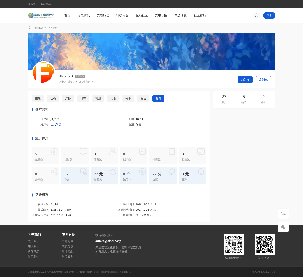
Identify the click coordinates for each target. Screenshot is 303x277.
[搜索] (256, 15)
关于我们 (33, 241)
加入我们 (33, 246)
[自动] (283, 214)
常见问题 (67, 251)
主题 (38, 98)
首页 (67, 15)
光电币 (127, 176)
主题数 (39, 156)
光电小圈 (161, 15)
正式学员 (80, 76)
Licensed (126, 271)
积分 (67, 176)
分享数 (39, 176)
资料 (158, 98)
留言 (143, 98)
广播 (68, 98)
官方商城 (67, 241)
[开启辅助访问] (272, 4)
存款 (185, 176)
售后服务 (67, 256)
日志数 (157, 156)
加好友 (245, 79)
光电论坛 (103, 15)
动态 (53, 98)
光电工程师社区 (29, 28)
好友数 (98, 156)
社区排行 (200, 15)
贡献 (157, 176)
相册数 (186, 156)
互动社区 (142, 15)
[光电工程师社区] (41, 15)
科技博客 (122, 15)
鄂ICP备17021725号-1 (263, 271)
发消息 (263, 79)
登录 (269, 15)
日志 (83, 98)
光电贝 (98, 176)
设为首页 (33, 4)
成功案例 (67, 246)
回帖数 (68, 156)
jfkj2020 (39, 27)
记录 (113, 98)
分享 (128, 98)
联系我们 (33, 256)
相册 (98, 98)
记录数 (127, 156)
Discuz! (112, 271)
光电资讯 (84, 15)
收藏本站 (46, 4)
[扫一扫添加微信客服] (283, 227)
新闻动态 (33, 251)
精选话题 (180, 15)
